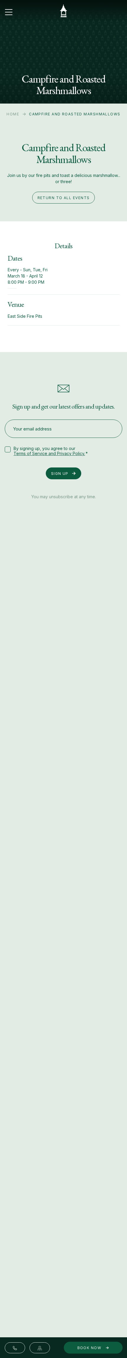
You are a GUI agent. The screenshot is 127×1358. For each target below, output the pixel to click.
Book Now (90, 1348)
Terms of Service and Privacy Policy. (49, 453)
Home (12, 114)
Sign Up (60, 473)
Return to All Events (64, 198)
